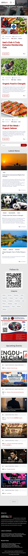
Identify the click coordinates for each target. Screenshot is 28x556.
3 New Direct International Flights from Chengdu (13, 175)
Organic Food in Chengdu (14, 83)
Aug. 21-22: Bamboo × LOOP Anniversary (12, 360)
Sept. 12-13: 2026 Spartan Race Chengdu (15, 536)
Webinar (19, 306)
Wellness (19, 79)
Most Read (17, 249)
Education (16, 295)
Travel (18, 212)
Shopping (20, 38)
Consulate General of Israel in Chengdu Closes (10, 546)
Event (22, 295)
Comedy (4, 459)
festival (11, 298)
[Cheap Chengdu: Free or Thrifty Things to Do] (14, 238)
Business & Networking (7, 407)
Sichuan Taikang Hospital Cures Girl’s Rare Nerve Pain (11, 547)
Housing (4, 300)
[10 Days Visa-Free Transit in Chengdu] (14, 202)
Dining (14, 79)
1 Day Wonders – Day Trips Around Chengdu (17, 534)
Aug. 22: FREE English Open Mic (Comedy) (12, 461)
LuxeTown (9, 493)
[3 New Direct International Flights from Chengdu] (14, 161)
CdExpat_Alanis (8, 36)
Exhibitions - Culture (6, 382)
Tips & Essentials (12, 212)
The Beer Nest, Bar (11, 469)
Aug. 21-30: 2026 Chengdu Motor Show (11, 384)
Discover (15, 38)
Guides (21, 298)
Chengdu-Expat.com (11, 551)
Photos (4, 303)
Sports (15, 303)
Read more (5, 53)
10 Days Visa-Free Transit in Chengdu (12, 215)
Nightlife (4, 358)
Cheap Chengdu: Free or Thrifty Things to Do (13, 252)
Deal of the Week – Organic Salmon (11, 126)
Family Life (11, 249)
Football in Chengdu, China (18, 533)
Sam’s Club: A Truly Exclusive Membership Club (12, 45)
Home (12, 9)
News (4, 172)
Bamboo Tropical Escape (12, 368)
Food (19, 121)
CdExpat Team (8, 77)
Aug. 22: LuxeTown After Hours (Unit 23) (12, 485)
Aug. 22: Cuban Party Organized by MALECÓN (13, 436)
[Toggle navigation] (11, 2)
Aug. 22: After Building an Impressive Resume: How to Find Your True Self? (13, 409)
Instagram (10, 300)
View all (14, 501)
